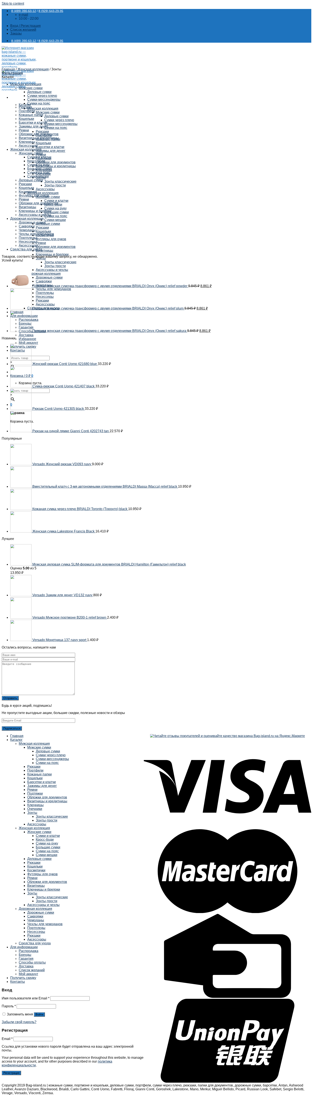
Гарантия (26, 958)
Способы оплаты (32, 962)
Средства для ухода (26, 249)
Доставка (26, 335)
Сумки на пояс (55, 127)
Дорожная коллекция (27, 218)
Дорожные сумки (32, 222)
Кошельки (43, 143)
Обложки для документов (56, 162)
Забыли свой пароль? (19, 1022)
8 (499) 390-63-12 (23, 11)
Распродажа (28, 951)
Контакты (17, 981)
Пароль (9, 1006)
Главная (8, 69)
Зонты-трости (55, 185)
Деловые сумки (56, 116)
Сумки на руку (55, 208)
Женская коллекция (43, 193)
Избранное (27, 339)
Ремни (41, 243)
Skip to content (13, 3)
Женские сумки (31, 153)
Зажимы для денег (50, 151)
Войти (39, 1014)
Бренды (25, 955)
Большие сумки (56, 212)
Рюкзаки (42, 131)
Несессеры (28, 241)
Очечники (34, 809)
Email (7, 1039)
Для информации (24, 947)
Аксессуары (45, 189)
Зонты (32, 812)
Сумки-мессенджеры (61, 124)
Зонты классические (60, 181)
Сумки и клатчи (56, 200)
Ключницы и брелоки (52, 254)
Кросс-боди (36, 161)
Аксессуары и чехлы (35, 215)
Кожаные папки (31, 115)
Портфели (27, 111)
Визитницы (44, 250)
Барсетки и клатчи (50, 147)
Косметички (28, 191)
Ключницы (27, 142)
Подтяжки (35, 793)
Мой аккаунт (28, 343)
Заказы (16, 33)
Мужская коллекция (42, 108)
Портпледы (28, 238)
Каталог (16, 740)
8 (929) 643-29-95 (51, 11)
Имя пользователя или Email (25, 998)
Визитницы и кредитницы (56, 166)
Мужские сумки (48, 112)
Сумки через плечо (59, 120)
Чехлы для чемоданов (36, 234)
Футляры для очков (51, 239)
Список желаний (32, 970)
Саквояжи (27, 226)
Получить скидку (23, 978)
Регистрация (11, 1073)
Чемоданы (27, 230)
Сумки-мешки (55, 220)
